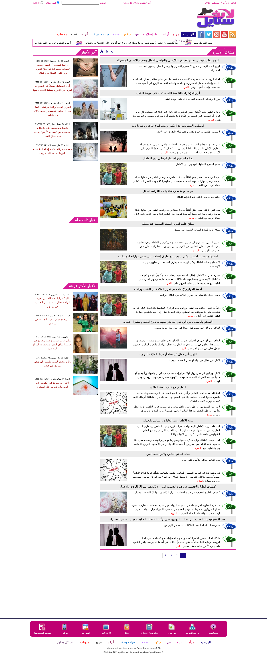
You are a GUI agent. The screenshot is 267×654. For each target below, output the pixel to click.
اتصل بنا (86, 632)
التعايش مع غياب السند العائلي (168, 387)
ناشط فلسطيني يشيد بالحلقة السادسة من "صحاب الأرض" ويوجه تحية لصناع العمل (52, 132)
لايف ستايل (50, 2)
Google (37, 2)
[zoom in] (102, 51)
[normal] (106, 51)
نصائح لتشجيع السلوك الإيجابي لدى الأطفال (168, 158)
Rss (127, 632)
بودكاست (213, 632)
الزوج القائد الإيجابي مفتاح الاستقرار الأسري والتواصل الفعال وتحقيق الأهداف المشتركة (167, 60)
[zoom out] (112, 51)
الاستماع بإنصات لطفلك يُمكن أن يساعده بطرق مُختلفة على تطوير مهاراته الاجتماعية (168, 256)
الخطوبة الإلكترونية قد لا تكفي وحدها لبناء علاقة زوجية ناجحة (168, 125)
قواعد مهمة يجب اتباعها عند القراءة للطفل (168, 191)
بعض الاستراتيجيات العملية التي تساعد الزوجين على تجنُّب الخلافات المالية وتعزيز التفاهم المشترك (168, 519)
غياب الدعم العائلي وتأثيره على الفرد (168, 453)
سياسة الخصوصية (42, 632)
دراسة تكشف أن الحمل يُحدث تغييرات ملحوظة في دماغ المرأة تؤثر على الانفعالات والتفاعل (52, 69)
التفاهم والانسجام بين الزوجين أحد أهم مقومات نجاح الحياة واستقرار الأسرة (168, 321)
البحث (103, 2)
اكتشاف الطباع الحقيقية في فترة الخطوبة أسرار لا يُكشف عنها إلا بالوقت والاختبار (168, 486)
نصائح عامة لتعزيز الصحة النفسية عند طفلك (168, 223)
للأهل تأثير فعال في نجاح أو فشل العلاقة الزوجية (168, 354)
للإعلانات (106, 632)
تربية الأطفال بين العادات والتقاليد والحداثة (168, 420)
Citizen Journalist (149, 632)
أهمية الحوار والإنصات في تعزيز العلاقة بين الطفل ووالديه (168, 289)
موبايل (65, 632)
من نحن (172, 632)
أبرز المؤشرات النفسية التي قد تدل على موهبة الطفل (168, 93)
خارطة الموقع (193, 632)
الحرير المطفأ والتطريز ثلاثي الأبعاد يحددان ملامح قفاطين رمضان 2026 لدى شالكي (52, 111)
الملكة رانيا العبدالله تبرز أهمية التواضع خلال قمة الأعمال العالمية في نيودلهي (52, 302)
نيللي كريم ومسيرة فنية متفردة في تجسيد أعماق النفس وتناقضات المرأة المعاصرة (52, 344)
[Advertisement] (114, 19)
